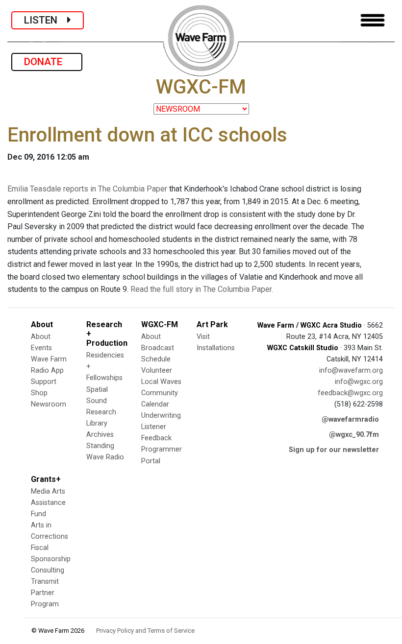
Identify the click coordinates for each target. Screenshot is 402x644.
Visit (203, 337)
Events (41, 348)
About (40, 337)
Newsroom (48, 404)
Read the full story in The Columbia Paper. (201, 289)
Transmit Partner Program (45, 592)
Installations (216, 348)
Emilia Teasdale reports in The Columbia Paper (87, 188)
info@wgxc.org (359, 382)
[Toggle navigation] (372, 20)
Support (43, 382)
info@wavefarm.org (351, 370)
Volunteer (156, 370)
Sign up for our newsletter (334, 450)
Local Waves (161, 382)
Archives (100, 434)
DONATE (47, 62)
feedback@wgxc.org (350, 393)
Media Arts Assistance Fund (48, 502)
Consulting (47, 570)
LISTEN (45, 20)
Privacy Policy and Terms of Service (145, 630)
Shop (39, 393)
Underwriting (161, 415)
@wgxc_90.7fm (354, 434)
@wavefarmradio (350, 419)
